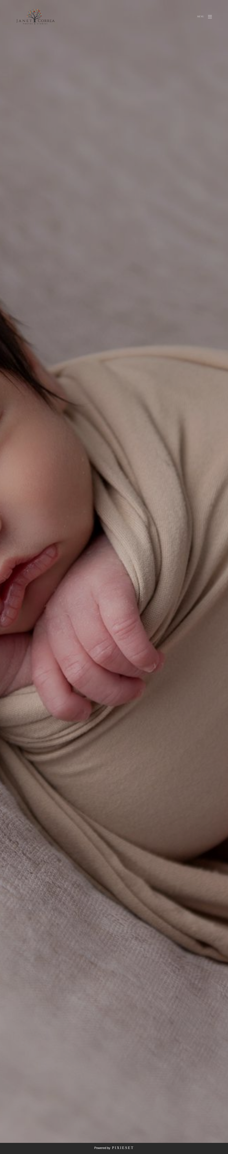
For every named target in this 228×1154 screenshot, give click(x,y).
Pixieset (123, 1148)
